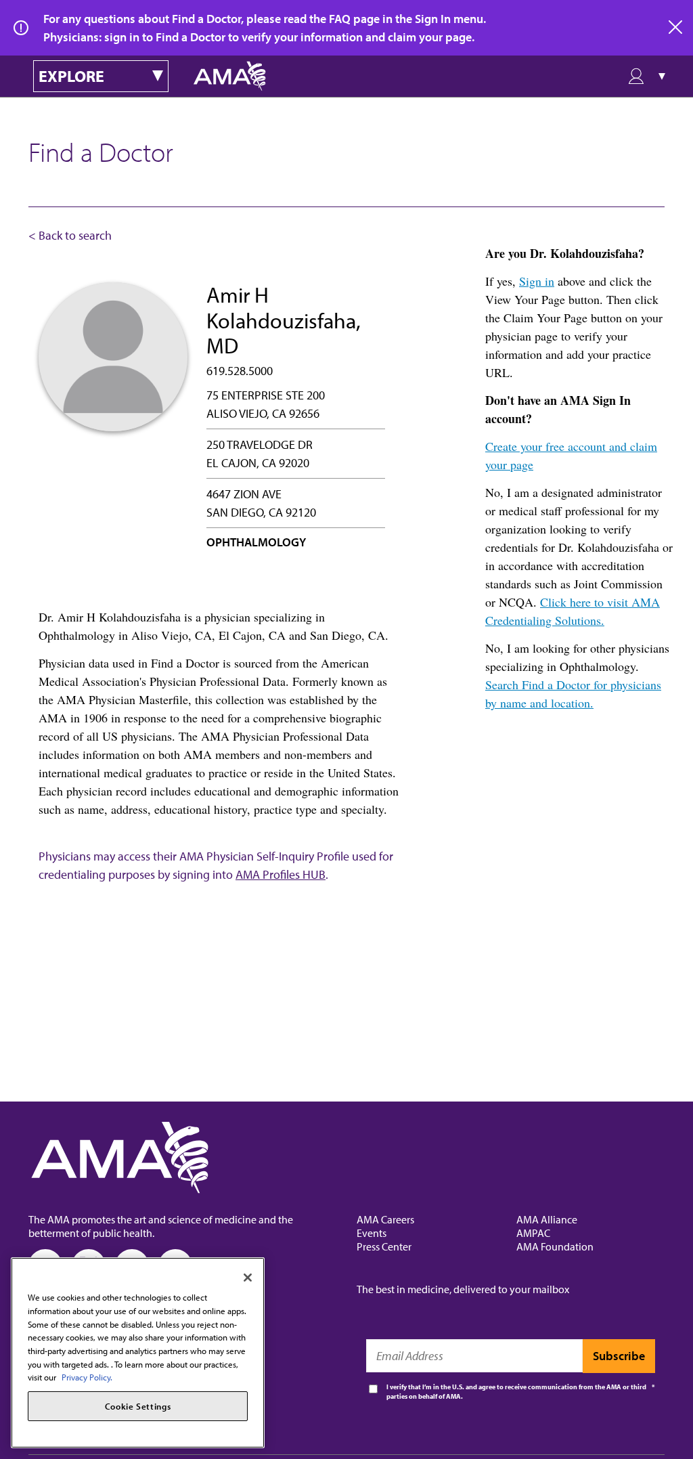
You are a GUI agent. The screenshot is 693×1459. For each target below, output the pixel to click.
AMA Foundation (555, 1246)
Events (371, 1233)
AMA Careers (385, 1219)
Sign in (536, 281)
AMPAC (533, 1233)
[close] (676, 27)
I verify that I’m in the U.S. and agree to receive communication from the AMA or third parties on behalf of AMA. (516, 1391)
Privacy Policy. (87, 1377)
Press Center (384, 1246)
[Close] (248, 1277)
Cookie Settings (138, 1406)
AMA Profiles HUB (281, 874)
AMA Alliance (546, 1219)
